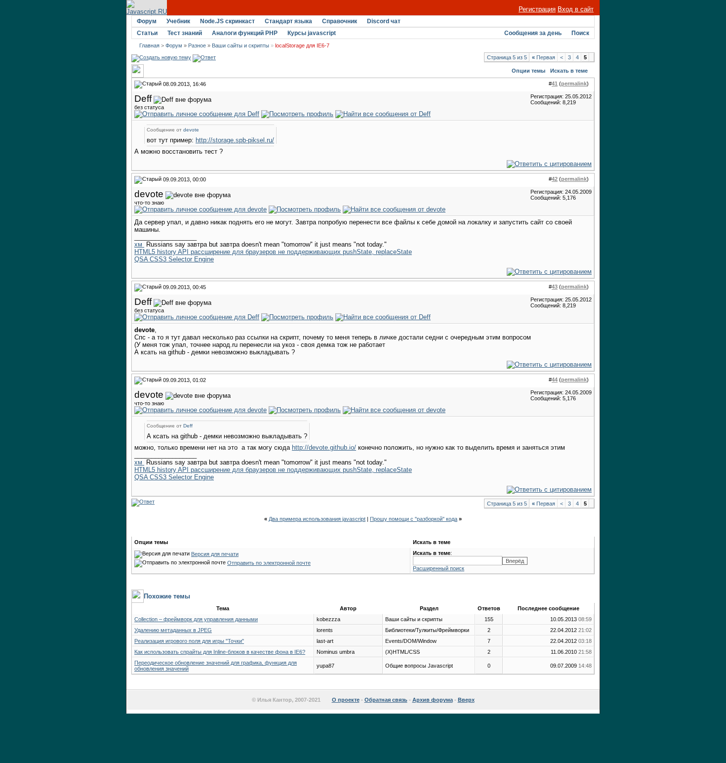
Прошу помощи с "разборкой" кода (413, 519)
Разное (197, 45)
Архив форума (432, 700)
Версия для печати (215, 554)
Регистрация (537, 9)
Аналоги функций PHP (245, 33)
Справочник (339, 21)
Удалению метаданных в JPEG (173, 630)
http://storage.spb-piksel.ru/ (235, 140)
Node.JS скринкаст (227, 21)
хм (139, 244)
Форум (147, 21)
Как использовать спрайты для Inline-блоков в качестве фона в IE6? (219, 652)
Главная (149, 45)
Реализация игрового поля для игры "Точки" (189, 641)
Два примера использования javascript (317, 519)
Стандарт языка (288, 21)
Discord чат (384, 21)
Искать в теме (569, 71)
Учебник (178, 21)
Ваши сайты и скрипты (240, 45)
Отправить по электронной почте (269, 563)
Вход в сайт (576, 9)
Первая (543, 57)
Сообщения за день (533, 33)
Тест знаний (184, 33)
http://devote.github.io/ (324, 447)
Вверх (466, 700)
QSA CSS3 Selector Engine (174, 259)
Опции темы (528, 71)
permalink (574, 83)
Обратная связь (385, 700)
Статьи (147, 33)
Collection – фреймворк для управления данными (196, 619)
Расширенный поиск (438, 568)
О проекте (346, 700)
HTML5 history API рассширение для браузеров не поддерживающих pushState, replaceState (273, 251)
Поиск (580, 33)
